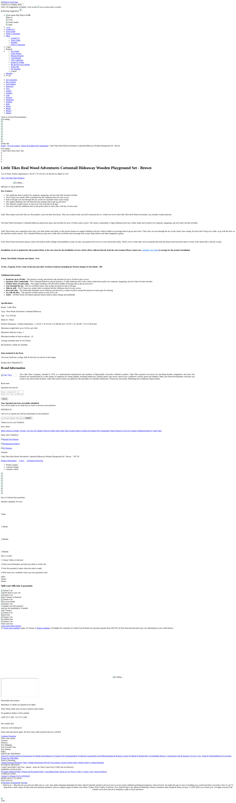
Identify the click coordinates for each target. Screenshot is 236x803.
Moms (8, 108)
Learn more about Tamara (11, 626)
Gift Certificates (17, 60)
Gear (8, 95)
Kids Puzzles (42, 756)
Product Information (9, 461)
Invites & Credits (17, 62)
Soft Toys (77, 756)
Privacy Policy (76, 772)
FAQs (18, 776)
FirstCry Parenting (18, 45)
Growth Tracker (66, 763)
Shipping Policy (15, 772)
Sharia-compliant (43, 628)
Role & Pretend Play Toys (143, 756)
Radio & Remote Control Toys (121, 756)
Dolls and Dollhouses (100, 756)
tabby (3, 577)
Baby (25, 763)
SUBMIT (28, 418)
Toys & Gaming (13, 146)
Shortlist (14, 42)
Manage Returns (17, 56)
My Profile (15, 51)
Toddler (31, 763)
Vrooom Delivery (100, 772)
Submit (4, 399)
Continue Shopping (8, 736)
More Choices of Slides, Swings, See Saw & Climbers (22, 431)
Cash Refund (16, 58)
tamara (3, 579)
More (8, 36)
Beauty (8, 111)
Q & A (21, 461)
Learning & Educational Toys (25, 756)
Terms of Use (65, 772)
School (8, 91)
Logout (13, 71)
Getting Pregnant (8, 763)
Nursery (9, 97)
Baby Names (78, 763)
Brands (13, 776)
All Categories (11, 80)
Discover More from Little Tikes (56, 431)
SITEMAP (25, 776)
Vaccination (55, 763)
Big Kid (47, 763)
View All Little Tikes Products (12, 178)
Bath (8, 104)
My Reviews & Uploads (20, 65)
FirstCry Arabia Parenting (94, 763)
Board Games (86, 756)
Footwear (9, 86)
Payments (4, 772)
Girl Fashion (11, 84)
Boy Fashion (11, 82)
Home (8, 106)
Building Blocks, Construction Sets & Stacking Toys (173, 756)
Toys (8, 89)
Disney (8, 113)
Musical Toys (221, 756)
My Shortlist (15, 69)
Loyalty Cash (87, 772)
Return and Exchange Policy (33, 772)
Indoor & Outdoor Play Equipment (34, 146)
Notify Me (15, 67)
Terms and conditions (12, 628)
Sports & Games (7, 756)
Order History (16, 53)
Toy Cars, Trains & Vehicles (205, 756)
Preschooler (39, 763)
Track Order (15, 40)
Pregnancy (19, 763)
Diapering (10, 100)
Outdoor (9, 93)
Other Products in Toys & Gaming (123, 431)
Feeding (9, 102)
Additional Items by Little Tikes (149, 431)
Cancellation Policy (52, 772)
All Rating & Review (35, 461)
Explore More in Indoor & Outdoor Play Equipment (89, 431)
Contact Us (15, 38)
